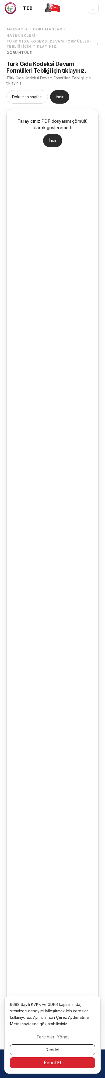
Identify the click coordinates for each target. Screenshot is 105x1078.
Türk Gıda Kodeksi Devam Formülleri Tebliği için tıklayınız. (48, 43)
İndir (60, 96)
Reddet (53, 1049)
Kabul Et (52, 1062)
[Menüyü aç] (93, 8)
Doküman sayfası (27, 96)
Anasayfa (17, 29)
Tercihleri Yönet (52, 1037)
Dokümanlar (47, 29)
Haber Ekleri (20, 35)
